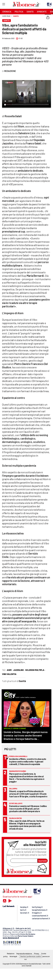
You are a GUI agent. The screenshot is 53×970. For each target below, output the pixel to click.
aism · (10, 670)
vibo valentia (9, 674)
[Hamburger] (3, 4)
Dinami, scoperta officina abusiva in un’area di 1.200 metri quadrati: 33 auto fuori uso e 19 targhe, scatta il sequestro (28, 794)
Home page (6, 16)
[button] (48, 17)
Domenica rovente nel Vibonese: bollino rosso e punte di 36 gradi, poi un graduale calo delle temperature (28, 809)
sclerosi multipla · (35, 670)
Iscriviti (42, 860)
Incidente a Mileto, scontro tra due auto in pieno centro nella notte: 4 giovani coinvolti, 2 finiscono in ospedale (27, 761)
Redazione (10, 953)
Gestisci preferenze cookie (30, 956)
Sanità (15, 16)
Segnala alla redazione (24, 953)
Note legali (13, 956)
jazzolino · (19, 670)
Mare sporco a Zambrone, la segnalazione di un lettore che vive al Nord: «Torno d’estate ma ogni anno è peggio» (26, 777)
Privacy (36, 953)
